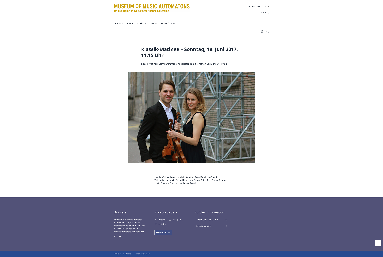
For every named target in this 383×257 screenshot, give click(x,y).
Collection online (203, 226)
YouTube (162, 224)
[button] (118, 23)
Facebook (162, 219)
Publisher (136, 254)
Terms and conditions (122, 254)
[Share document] (267, 31)
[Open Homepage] (155, 9)
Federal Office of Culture (206, 219)
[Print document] (262, 31)
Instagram (176, 219)
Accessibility (145, 254)
